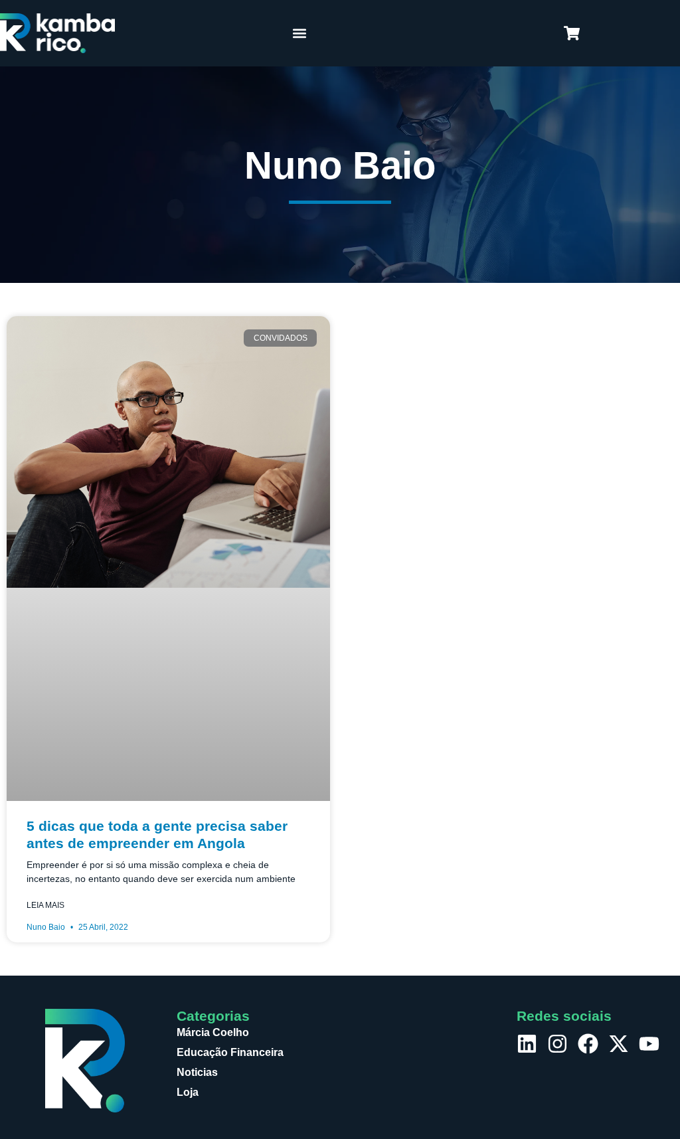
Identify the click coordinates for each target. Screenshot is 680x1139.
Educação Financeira (230, 1052)
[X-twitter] (618, 1043)
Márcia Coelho (213, 1032)
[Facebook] (588, 1043)
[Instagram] (557, 1043)
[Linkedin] (527, 1043)
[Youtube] (649, 1043)
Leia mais (45, 905)
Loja (188, 1092)
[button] (300, 33)
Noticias (197, 1072)
